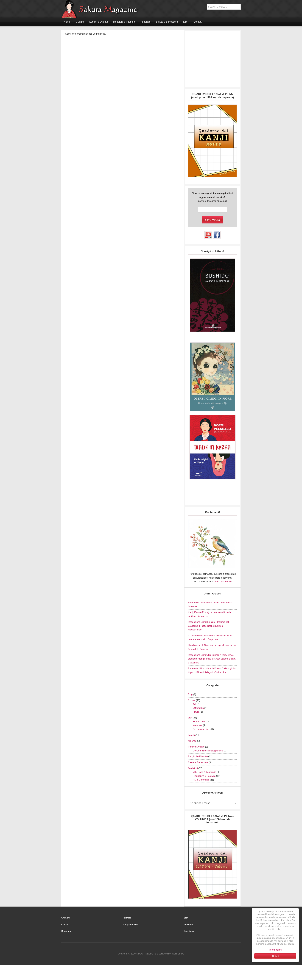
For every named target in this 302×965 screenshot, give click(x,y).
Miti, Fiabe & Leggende (204, 772)
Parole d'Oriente (196, 746)
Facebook (189, 931)
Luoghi (191, 735)
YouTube (188, 924)
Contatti (65, 924)
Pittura (196, 711)
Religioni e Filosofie (198, 756)
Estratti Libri (199, 721)
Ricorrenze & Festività (204, 776)
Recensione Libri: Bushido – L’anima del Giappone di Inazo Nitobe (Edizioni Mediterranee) (208, 626)
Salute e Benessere (198, 762)
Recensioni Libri (201, 729)
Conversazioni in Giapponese (208, 750)
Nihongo (192, 741)
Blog (190, 694)
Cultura (191, 700)
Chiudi (275, 956)
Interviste (197, 725)
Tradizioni (193, 768)
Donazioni (66, 931)
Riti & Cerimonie (201, 779)
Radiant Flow (177, 953)
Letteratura (198, 708)
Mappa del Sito (130, 924)
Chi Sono (65, 917)
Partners (127, 917)
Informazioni (275, 949)
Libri (190, 717)
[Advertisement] (212, 60)
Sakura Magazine (101, 9)
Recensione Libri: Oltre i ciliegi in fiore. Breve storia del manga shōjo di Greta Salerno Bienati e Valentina (212, 659)
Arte (195, 704)
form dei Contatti (223, 581)
